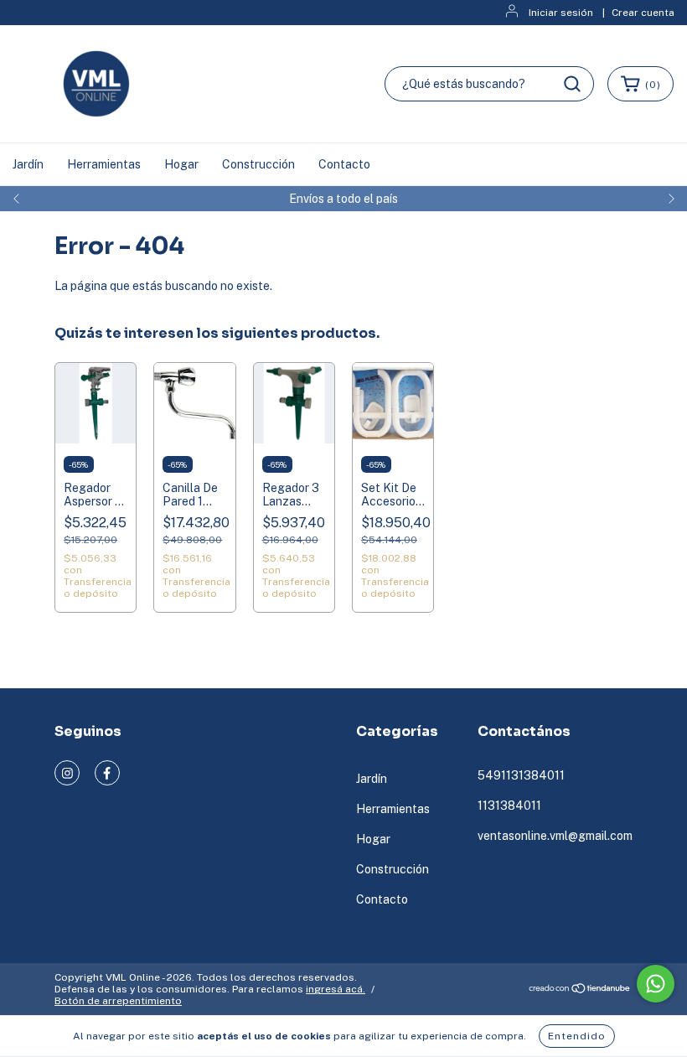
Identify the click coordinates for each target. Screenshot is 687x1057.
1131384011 (509, 805)
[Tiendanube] (580, 991)
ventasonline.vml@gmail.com (555, 835)
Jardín (28, 164)
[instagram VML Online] (67, 772)
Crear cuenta (643, 12)
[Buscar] (572, 84)
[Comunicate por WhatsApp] (655, 984)
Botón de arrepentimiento (118, 1001)
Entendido (577, 1036)
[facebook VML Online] (107, 772)
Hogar (181, 164)
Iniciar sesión (561, 12)
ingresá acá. (335, 989)
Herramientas (104, 164)
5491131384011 (521, 775)
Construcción (258, 164)
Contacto (344, 164)
